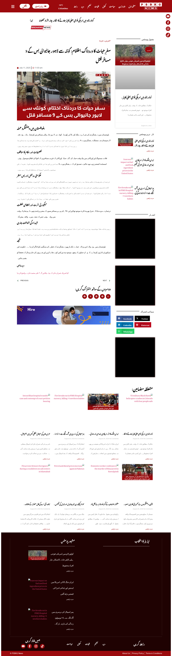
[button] (84, 296)
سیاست (112, 6)
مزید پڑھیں (150, 150)
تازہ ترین (122, 6)
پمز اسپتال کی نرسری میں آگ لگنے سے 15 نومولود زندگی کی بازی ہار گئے (144, 193)
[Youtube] (168, 16)
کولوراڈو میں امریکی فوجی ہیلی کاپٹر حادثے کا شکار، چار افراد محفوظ (137, 100)
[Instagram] (168, 29)
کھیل (104, 6)
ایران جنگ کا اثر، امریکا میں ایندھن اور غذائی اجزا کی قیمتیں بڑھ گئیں (143, 164)
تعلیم (89, 6)
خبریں (108, 40)
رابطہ (76, 6)
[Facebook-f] (168, 22)
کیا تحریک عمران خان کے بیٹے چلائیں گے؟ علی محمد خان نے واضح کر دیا (43, 272)
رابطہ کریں (139, 643)
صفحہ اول (132, 6)
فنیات (96, 6)
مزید (82, 6)
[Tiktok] (168, 35)
